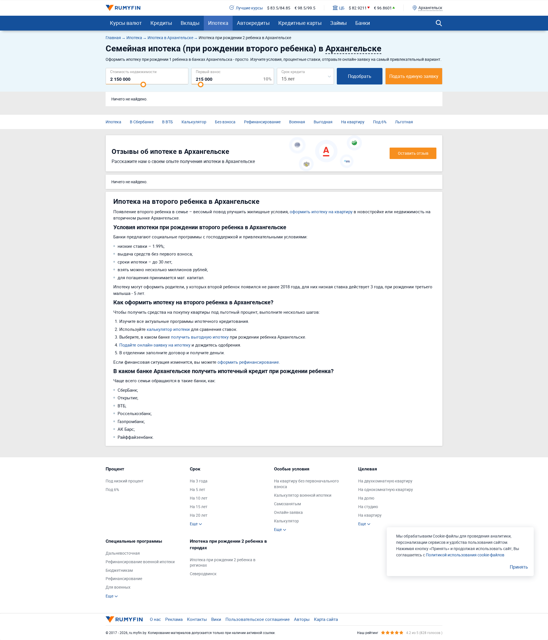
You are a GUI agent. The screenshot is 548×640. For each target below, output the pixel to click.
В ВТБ (167, 121)
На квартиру (352, 121)
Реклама (174, 619)
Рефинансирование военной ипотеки (140, 561)
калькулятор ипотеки (168, 329)
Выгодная (323, 121)
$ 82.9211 (358, 8)
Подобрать (359, 76)
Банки (362, 22)
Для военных (118, 587)
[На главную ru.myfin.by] (124, 619)
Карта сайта (326, 619)
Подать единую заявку (413, 76)
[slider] (143, 84)
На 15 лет (198, 506)
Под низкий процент (125, 481)
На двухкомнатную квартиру (385, 481)
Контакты (197, 619)
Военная (297, 121)
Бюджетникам (119, 570)
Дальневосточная (123, 553)
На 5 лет (197, 489)
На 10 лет (198, 498)
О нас (155, 619)
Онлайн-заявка (288, 512)
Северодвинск (203, 573)
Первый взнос (208, 71)
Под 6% (379, 121)
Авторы (302, 619)
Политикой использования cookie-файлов (465, 555)
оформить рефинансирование (248, 362)
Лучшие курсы (249, 8)
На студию (368, 506)
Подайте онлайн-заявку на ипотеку (154, 345)
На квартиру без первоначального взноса (306, 483)
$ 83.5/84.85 (278, 8)
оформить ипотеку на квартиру (321, 211)
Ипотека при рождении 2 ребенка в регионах (222, 562)
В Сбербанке (142, 121)
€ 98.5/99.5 (305, 8)
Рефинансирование (262, 121)
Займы (338, 22)
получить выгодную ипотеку (200, 337)
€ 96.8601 (383, 8)
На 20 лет (198, 515)
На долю (366, 498)
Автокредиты (253, 22)
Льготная (404, 121)
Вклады (190, 22)
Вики (216, 619)
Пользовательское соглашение (257, 619)
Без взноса (225, 121)
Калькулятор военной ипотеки (302, 495)
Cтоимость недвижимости (133, 71)
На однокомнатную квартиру (385, 489)
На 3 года (198, 481)
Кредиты (161, 22)
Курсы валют (126, 22)
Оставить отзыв (413, 153)
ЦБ (341, 8)
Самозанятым (287, 503)
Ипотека (218, 22)
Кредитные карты (300, 22)
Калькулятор (194, 121)
